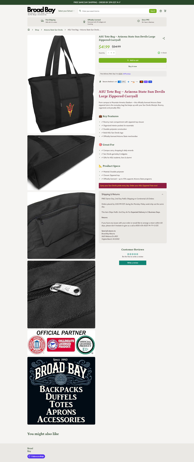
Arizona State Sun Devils (53, 30)
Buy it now (133, 66)
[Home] (41, 11)
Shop (37, 30)
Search (153, 11)
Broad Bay (30, 449)
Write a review (132, 263)
